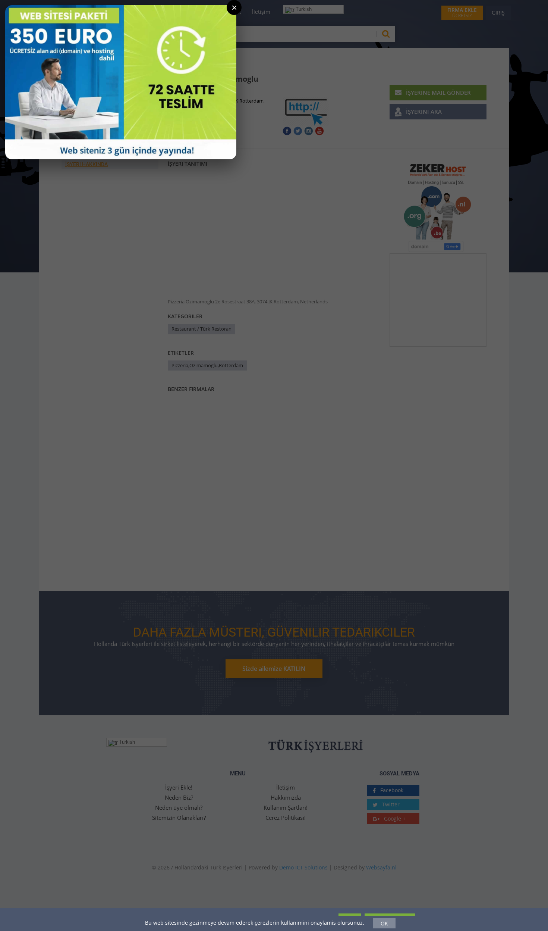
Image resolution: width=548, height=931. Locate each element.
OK (384, 923)
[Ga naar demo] (120, 82)
